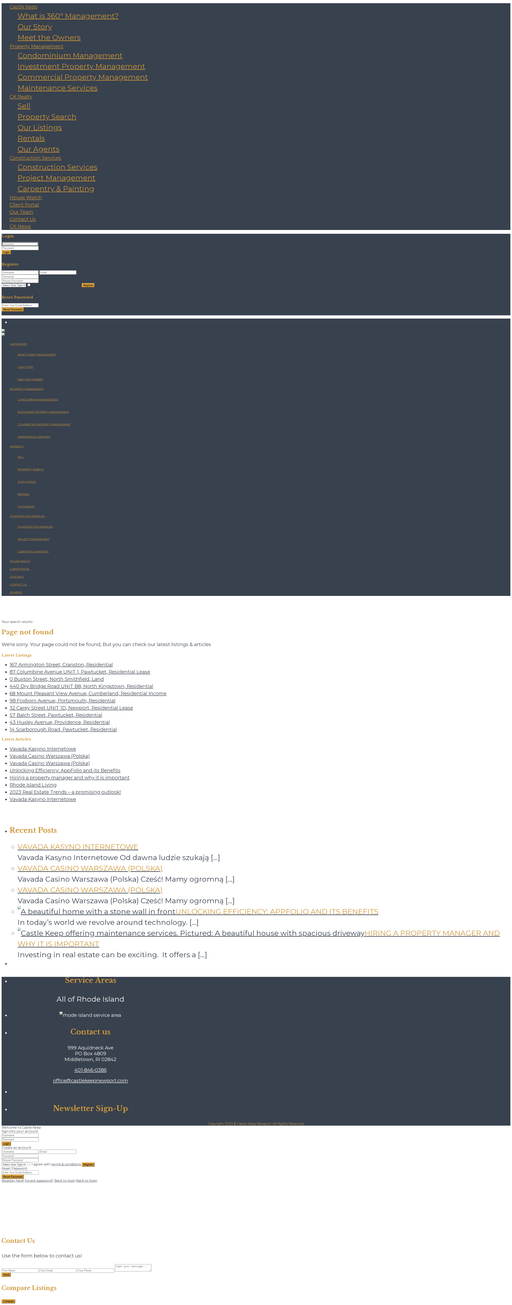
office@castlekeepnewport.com (90, 1080)
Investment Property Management (81, 66)
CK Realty (21, 97)
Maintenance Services (58, 87)
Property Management (36, 46)
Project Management (56, 177)
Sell (24, 105)
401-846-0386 (90, 1070)
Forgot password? (39, 1181)
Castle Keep (23, 7)
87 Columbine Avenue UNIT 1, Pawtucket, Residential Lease (80, 672)
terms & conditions (66, 285)
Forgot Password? (69, 256)
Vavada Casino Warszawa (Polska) (50, 756)
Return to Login (14, 313)
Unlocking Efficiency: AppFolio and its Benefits (65, 770)
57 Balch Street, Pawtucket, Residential (56, 715)
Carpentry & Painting (56, 188)
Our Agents (38, 149)
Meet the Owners (49, 37)
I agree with (56, 285)
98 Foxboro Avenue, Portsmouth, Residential (62, 700)
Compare (8, 1301)
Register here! (13, 1181)
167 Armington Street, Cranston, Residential (61, 664)
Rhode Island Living (33, 785)
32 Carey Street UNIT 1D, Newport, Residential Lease (71, 708)
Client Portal (24, 205)
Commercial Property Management (83, 77)
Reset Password (12, 309)
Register (88, 285)
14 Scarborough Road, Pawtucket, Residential (63, 729)
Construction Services (35, 158)
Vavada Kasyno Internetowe (43, 749)
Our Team (21, 212)
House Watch (26, 197)
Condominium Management (70, 55)
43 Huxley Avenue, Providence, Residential (60, 722)
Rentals (31, 138)
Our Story (35, 26)
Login (6, 252)
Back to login (64, 1181)
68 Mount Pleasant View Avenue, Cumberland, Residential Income (88, 693)
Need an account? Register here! (28, 256)
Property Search (47, 116)
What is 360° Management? (68, 15)
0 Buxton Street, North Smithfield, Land (57, 679)
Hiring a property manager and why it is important (70, 777)
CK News (20, 226)
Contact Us (23, 219)
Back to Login (12, 289)
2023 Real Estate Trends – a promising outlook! (65, 792)
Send (6, 1274)
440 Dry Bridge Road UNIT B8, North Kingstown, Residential (81, 686)
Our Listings (40, 127)
